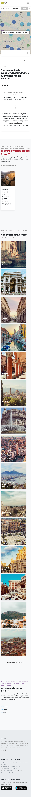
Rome (4, 263)
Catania (5, 568)
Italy (7, 8)
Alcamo (5, 623)
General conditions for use (12, 773)
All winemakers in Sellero (7, 165)
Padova (5, 595)
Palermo (5, 540)
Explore (7, 60)
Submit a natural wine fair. (10, 768)
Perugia (5, 512)
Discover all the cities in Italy (15, 662)
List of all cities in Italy (7, 238)
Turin (4, 318)
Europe (12, 60)
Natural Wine (7, 782)
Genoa (4, 429)
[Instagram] (1, 750)
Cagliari (5, 651)
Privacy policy (24, 773)
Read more (5, 85)
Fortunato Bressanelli (5, 188)
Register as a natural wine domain (12, 766)
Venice (5, 346)
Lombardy (15, 8)
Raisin (2, 60)
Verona (5, 457)
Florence (6, 401)
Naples (5, 485)
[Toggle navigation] (28, 3)
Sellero (24, 8)
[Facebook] (5, 750)
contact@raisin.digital (15, 123)
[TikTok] (3, 750)
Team (3, 773)
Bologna (5, 374)
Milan (4, 290)
